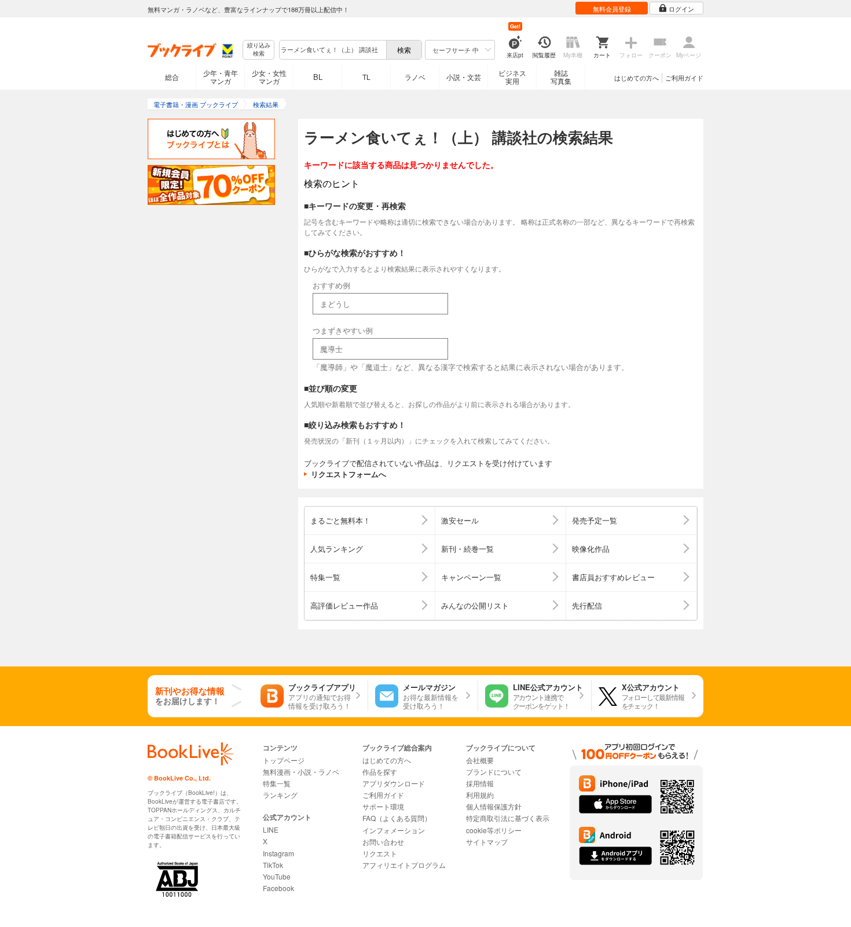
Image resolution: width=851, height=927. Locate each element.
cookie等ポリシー (494, 830)
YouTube (277, 876)
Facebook (278, 888)
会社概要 (480, 760)
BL (317, 76)
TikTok (273, 865)
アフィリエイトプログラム (404, 865)
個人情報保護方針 (494, 806)
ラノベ (415, 77)
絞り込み (258, 49)
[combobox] (332, 50)
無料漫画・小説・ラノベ (301, 771)
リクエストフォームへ (348, 473)
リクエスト (379, 853)
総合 (172, 77)
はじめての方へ (636, 77)
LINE (270, 829)
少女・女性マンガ (269, 77)
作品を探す (379, 771)
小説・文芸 (463, 77)
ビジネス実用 (512, 77)
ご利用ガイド (684, 77)
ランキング (280, 795)
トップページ (284, 760)
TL (366, 77)
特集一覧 (277, 783)
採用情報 (480, 783)
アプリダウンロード (393, 783)
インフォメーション (393, 830)
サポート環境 (383, 806)
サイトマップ (487, 842)
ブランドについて (494, 771)
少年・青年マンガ (220, 77)
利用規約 (480, 795)
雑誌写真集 (561, 77)
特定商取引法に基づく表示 (507, 818)
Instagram (278, 853)
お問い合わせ (383, 842)
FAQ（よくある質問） (396, 818)
